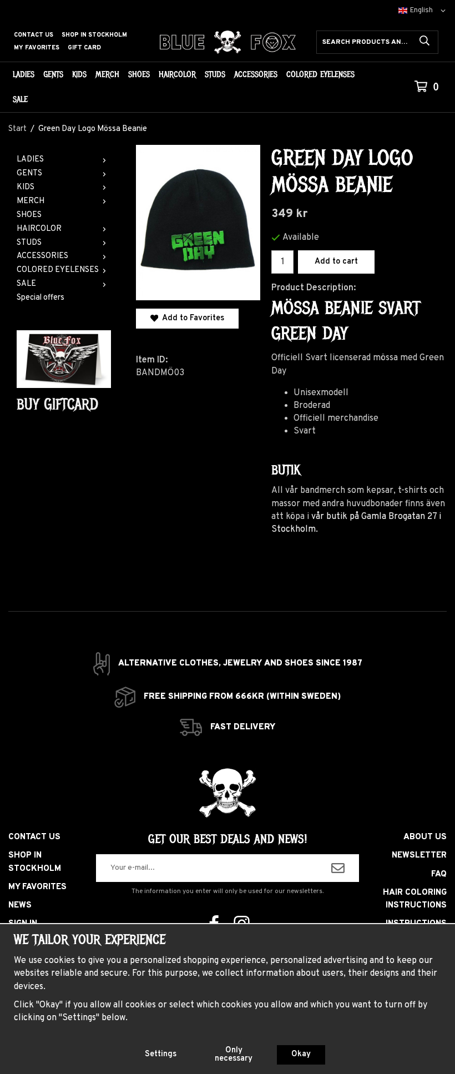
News (20, 905)
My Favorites (36, 48)
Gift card (84, 48)
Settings (160, 1054)
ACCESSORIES (255, 74)
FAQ (439, 874)
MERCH (107, 74)
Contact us (33, 35)
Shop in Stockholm (94, 35)
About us (425, 837)
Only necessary (233, 1054)
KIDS (79, 74)
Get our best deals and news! (227, 839)
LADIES (23, 74)
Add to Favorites (191, 318)
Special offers (40, 298)
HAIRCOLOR (177, 74)
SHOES (139, 74)
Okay (301, 1054)
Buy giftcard (57, 404)
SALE (20, 99)
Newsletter (419, 855)
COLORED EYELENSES (320, 74)
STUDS (215, 74)
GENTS (53, 74)
